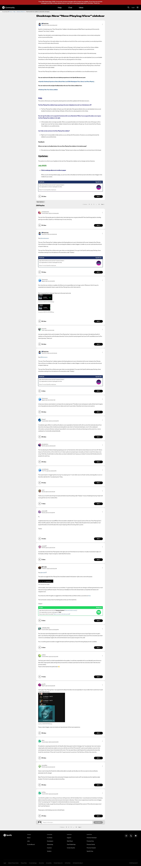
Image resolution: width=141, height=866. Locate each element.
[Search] (128, 7)
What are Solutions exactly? (71, 610)
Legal (5, 863)
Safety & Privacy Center (13, 863)
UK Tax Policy (67, 863)
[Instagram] (126, 836)
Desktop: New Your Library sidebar (48, 89)
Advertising (50, 844)
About (28, 837)
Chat (70, 7)
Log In (133, 7)
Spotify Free (90, 851)
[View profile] (39, 24)
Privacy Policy (24, 863)
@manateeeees (45, 238)
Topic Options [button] (40, 202)
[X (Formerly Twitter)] (131, 836)
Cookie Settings (33, 863)
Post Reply (98, 822)
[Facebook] (135, 836)
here (89, 595)
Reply (98, 196)
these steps (79, 3)
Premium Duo (90, 841)
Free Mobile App (71, 844)
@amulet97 (43, 572)
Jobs (28, 841)
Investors (49, 848)
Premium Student (91, 848)
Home (10, 11)
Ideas (81, 7)
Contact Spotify (71, 848)
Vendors (49, 851)
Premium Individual (91, 837)
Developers (50, 841)
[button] (102, 24)
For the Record (31, 844)
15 (76, 827)
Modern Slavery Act (58, 863)
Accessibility (49, 863)
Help (60, 7)
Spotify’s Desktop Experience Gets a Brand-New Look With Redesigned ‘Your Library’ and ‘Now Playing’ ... (67, 81)
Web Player (70, 841)
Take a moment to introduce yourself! (62, 614)
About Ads (41, 863)
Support (69, 837)
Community (10, 7)
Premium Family (91, 844)
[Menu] (137, 7)
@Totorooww (44, 357)
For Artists (49, 837)
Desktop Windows (21, 11)
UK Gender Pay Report (78, 863)
